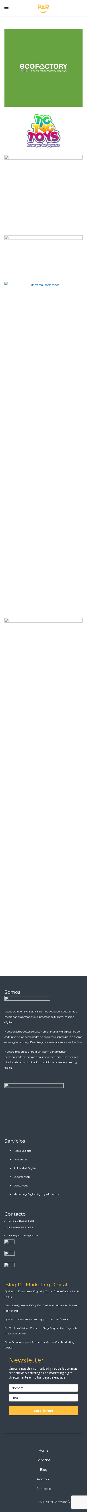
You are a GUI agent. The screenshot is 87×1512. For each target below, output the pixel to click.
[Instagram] (10, 1502)
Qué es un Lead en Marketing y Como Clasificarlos (36, 1319)
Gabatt (43, 196)
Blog (43, 1470)
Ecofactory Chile (44, 70)
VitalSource (43, 259)
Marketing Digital (37, 77)
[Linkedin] (30, 1502)
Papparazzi (44, 787)
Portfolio (43, 1479)
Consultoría (20, 1185)
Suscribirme (43, 1410)
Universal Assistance (43, 456)
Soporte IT (55, 77)
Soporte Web (21, 1176)
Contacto (15, 1214)
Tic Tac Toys (43, 133)
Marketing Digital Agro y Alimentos (36, 1194)
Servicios (14, 1141)
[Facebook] (20, 1502)
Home (44, 1450)
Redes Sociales (22, 1150)
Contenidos (20, 1159)
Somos (12, 992)
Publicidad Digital (24, 1168)
